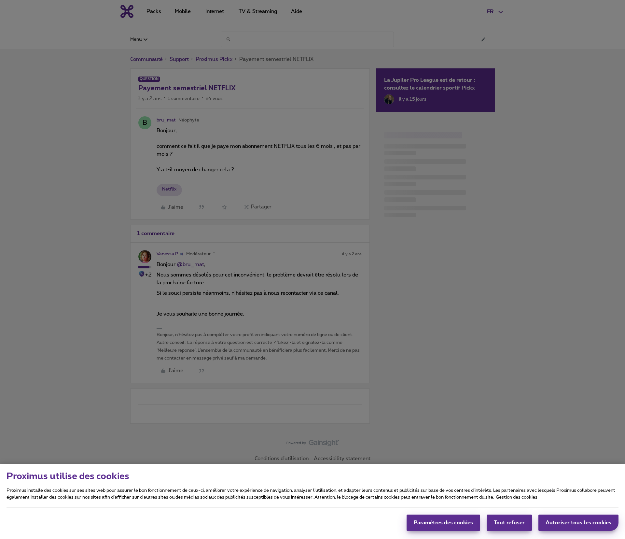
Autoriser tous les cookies (578, 522)
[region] (312, 501)
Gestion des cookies (516, 497)
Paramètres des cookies (443, 522)
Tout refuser (509, 522)
